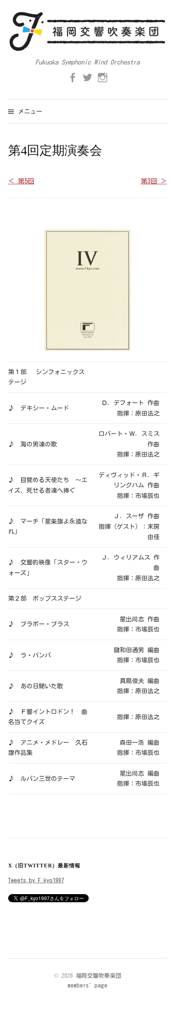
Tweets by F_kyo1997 (36, 880)
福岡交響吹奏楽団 (98, 976)
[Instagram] (102, 77)
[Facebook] (72, 77)
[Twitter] (87, 77)
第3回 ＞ (154, 181)
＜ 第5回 (21, 181)
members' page (87, 985)
